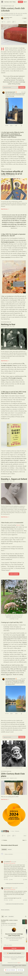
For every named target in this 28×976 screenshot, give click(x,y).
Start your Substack (10, 970)
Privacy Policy (14, 958)
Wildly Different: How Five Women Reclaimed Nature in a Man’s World (15, 637)
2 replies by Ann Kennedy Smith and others (14, 883)
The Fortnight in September (7, 242)
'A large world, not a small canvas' (8, 923)
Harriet (18, 525)
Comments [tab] (4, 849)
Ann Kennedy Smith (8, 17)
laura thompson (7, 888)
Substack (8, 973)
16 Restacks (17, 831)
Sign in (25, 1)
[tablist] (6, 849)
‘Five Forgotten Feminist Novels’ (12, 526)
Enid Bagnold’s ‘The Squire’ (16, 556)
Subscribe (20, 1)
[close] (24, 928)
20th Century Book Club (7, 5)
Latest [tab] (6, 916)
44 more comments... (5, 909)
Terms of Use (20, 956)
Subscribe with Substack (15, 953)
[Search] (25, 916)
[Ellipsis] (26, 862)
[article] (14, 923)
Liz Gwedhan (7, 861)
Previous (5, 840)
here (11, 472)
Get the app (20, 970)
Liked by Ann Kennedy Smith (10, 863)
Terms (19, 965)
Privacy (16, 965)
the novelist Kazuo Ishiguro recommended (15, 240)
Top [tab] (2, 916)
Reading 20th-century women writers (9, 920)
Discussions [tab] (11, 916)
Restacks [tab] (10, 849)
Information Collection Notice (16, 957)
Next (24, 840)
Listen (25, 18)
